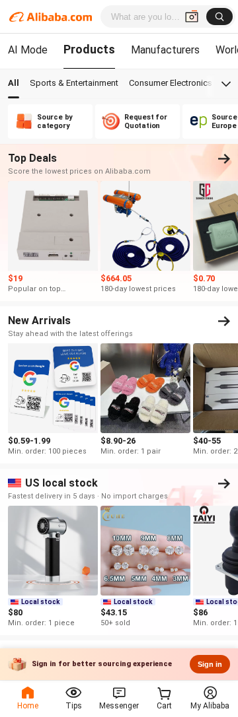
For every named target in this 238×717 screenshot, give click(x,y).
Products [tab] (89, 49)
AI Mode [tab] (28, 50)
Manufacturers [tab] (165, 50)
